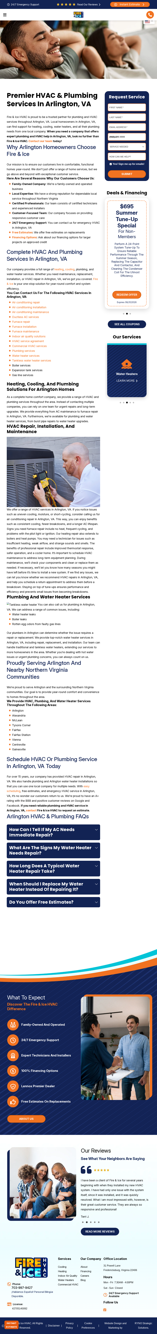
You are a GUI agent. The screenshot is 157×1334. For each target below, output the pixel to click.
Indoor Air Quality (67, 1275)
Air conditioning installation (29, 307)
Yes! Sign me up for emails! (128, 164)
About (83, 1266)
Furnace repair (21, 321)
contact (31, 810)
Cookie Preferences (88, 1325)
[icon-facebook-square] (105, 1309)
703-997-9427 (22, 1288)
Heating (62, 1271)
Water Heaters (66, 1280)
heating (59, 269)
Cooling (62, 1266)
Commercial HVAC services (29, 346)
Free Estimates (22, 232)
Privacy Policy (69, 1325)
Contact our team (40, 141)
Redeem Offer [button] (127, 294)
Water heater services (26, 355)
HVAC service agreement (28, 341)
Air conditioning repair (26, 302)
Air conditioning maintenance (30, 312)
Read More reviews (100, 1231)
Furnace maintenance (25, 331)
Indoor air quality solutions (29, 336)
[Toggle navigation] (5, 14)
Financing (85, 1271)
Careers (84, 1275)
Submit (126, 174)
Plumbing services (23, 350)
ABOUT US (26, 1118)
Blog (83, 1280)
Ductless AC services (25, 317)
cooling (70, 269)
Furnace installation (24, 326)
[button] (150, 15)
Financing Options (24, 237)
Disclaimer (54, 1325)
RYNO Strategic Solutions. (143, 1325)
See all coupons (127, 324)
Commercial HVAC (68, 1284)
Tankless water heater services (31, 360)
